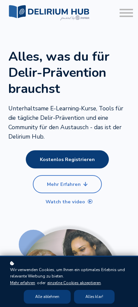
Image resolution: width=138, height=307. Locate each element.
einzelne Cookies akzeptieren (74, 283)
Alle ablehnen (47, 296)
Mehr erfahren (22, 283)
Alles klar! (94, 296)
